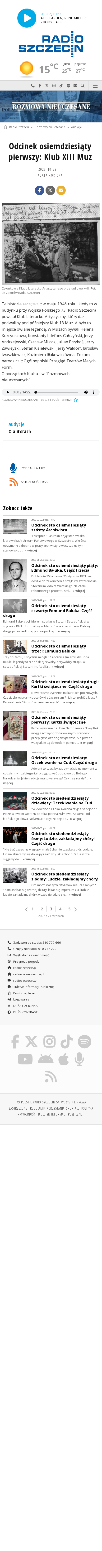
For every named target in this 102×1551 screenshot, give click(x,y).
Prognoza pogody (26, 961)
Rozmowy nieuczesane (50, 127)
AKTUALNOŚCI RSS (34, 481)
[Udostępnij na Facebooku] (39, 190)
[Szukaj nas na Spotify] (84, 1035)
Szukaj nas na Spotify (68, 86)
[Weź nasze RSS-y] (51, 1070)
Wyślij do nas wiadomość (75, 86)
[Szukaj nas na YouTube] (25, 1053)
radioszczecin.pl (25, 968)
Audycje (76, 127)
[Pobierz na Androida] (45, 1053)
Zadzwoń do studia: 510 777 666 (37, 942)
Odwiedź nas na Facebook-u (39, 86)
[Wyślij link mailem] (61, 190)
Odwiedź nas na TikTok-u (61, 86)
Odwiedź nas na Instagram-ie (54, 86)
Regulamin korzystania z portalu (55, 1108)
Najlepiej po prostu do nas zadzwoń (32, 86)
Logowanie (21, 999)
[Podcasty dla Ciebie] (79, 1053)
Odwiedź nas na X (47, 86)
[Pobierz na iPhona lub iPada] (64, 1053)
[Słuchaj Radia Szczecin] (26, 18)
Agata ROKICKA (50, 175)
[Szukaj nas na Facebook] (15, 1035)
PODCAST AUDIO (32, 468)
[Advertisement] (51, 1182)
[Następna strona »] (75, 909)
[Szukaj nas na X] (31, 1035)
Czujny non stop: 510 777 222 (35, 949)
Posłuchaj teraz (24, 993)
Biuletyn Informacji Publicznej (34, 987)
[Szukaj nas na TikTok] (66, 1035)
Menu (95, 86)
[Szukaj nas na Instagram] (49, 1035)
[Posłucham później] (75, 399)
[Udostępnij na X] (50, 190)
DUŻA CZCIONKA (25, 1006)
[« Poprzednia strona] (26, 909)
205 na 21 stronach (51, 916)
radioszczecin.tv (25, 980)
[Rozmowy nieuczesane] (51, 106)
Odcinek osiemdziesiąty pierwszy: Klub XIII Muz (50, 151)
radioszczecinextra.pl (28, 974)
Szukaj (82, 86)
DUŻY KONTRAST (25, 1012)
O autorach (20, 431)
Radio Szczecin (19, 127)
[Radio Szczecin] (51, 44)
